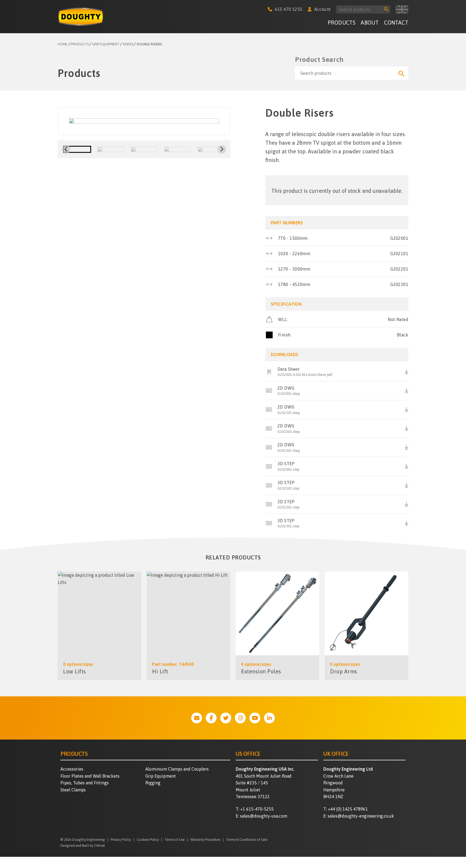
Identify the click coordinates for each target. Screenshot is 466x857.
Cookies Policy (148, 840)
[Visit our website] (196, 718)
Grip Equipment (160, 776)
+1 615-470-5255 (257, 809)
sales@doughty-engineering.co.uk (361, 816)
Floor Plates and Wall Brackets (89, 776)
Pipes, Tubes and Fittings (84, 782)
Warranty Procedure (205, 840)
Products (341, 22)
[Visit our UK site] (402, 9)
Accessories (71, 769)
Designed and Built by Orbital (82, 845)
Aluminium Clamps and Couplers (177, 769)
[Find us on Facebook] (211, 718)
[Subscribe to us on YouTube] (255, 718)
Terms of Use (175, 840)
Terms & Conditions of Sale (247, 840)
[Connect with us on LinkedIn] (269, 718)
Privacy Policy (121, 840)
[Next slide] (221, 149)
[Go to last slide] (66, 149)
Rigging (152, 782)
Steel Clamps (73, 789)
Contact (396, 22)
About (370, 22)
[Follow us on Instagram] (240, 718)
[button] (77, 149)
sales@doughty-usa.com (263, 816)
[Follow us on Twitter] (225, 718)
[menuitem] (341, 23)
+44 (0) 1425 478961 (348, 809)
